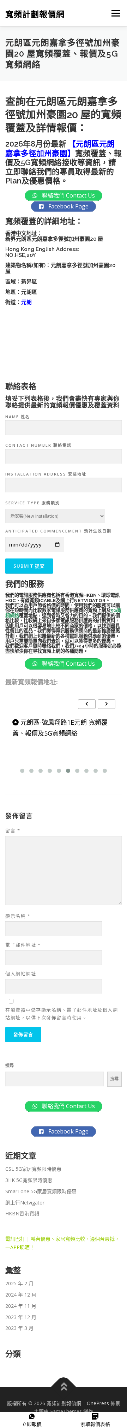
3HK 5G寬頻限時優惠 (28, 1180)
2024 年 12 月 (20, 1294)
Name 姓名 (17, 416)
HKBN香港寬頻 (22, 1213)
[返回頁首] (63, 1386)
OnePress (98, 1403)
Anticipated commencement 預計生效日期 (58, 531)
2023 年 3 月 (19, 1328)
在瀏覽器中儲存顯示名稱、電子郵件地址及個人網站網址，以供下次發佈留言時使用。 (61, 1014)
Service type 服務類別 (32, 502)
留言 (12, 830)
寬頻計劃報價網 (35, 14)
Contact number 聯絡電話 (38, 445)
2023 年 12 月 (20, 1317)
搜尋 (9, 1065)
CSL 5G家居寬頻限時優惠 (33, 1168)
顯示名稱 (17, 916)
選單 (113, 13)
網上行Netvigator (24, 1202)
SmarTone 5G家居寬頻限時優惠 (41, 1191)
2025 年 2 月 (19, 1283)
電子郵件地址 (23, 945)
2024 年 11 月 (20, 1306)
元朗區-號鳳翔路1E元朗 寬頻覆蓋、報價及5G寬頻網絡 (60, 727)
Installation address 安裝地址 (45, 474)
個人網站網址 (20, 973)
